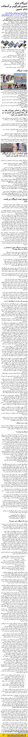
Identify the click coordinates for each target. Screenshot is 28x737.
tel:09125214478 (16, 735)
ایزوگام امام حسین (19, 14)
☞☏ (14, 735)
